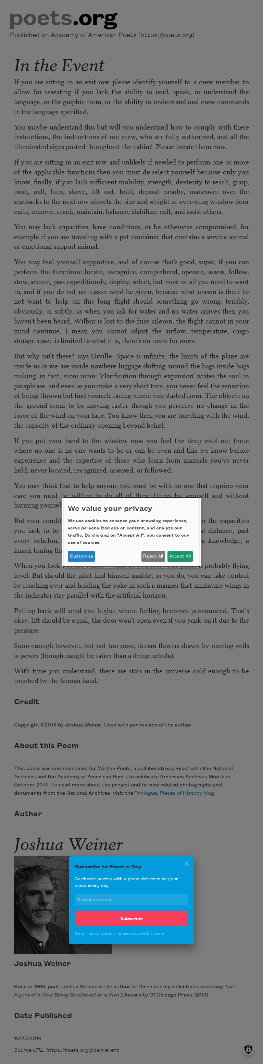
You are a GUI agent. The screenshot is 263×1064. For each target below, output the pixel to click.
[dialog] (131, 531)
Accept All (180, 556)
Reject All (153, 556)
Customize (81, 556)
